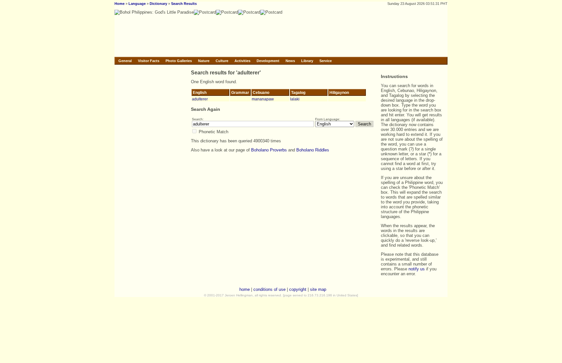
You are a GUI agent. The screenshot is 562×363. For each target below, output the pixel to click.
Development (268, 61)
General (125, 61)
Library (307, 61)
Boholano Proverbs (269, 150)
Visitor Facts (148, 61)
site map (318, 289)
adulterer (200, 99)
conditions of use (269, 289)
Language (137, 4)
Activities (242, 61)
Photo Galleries (179, 61)
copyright (297, 289)
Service (325, 61)
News (290, 61)
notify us (416, 268)
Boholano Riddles (312, 150)
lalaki (295, 99)
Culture (222, 61)
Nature (203, 61)
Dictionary (158, 4)
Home (119, 4)
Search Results (184, 4)
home (244, 289)
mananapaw (263, 99)
